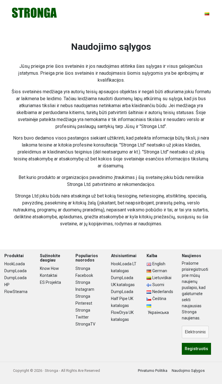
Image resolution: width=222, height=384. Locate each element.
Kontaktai (48, 275)
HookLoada (14, 264)
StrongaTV (85, 324)
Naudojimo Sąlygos (188, 370)
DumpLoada (15, 270)
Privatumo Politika (152, 370)
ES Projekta (50, 282)
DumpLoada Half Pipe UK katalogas (122, 298)
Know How (49, 268)
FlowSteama (15, 291)
